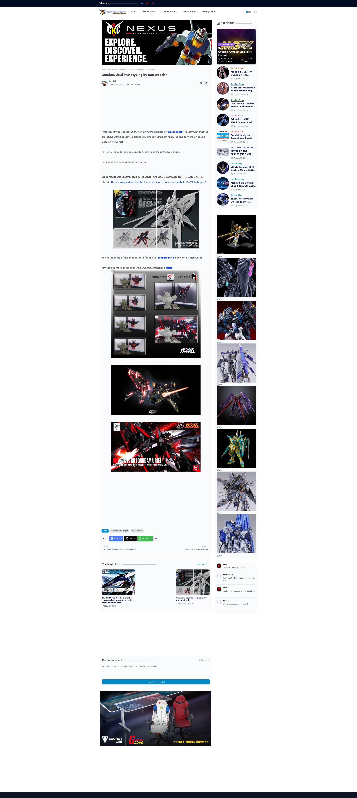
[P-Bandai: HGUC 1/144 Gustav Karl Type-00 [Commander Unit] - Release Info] (223, 120)
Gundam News (148, 12)
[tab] (134, 12)
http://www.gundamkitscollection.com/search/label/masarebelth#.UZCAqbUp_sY (158, 182)
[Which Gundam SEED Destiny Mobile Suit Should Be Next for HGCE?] (223, 167)
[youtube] (147, 3)
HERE (169, 268)
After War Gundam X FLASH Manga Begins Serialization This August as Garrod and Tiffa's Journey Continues (243, 89)
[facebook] (142, 3)
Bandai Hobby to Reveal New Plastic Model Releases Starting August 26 (242, 137)
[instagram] (153, 3)
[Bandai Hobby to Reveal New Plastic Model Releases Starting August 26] (223, 136)
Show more (201, 564)
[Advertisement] (156, 109)
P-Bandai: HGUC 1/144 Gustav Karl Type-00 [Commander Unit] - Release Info (242, 121)
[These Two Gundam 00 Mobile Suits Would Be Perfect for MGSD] (223, 199)
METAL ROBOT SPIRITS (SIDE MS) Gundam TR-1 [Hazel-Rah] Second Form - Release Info (243, 153)
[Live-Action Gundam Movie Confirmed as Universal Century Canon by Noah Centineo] (223, 104)
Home (134, 12)
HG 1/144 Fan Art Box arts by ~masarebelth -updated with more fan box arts (117, 600)
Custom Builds (188, 12)
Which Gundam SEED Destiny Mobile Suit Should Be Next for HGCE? (243, 169)
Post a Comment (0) (156, 682)
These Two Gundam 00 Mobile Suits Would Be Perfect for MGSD (243, 200)
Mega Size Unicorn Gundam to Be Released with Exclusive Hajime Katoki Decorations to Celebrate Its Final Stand (243, 73)
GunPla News (168, 12)
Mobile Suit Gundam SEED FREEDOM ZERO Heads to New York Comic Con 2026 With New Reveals (243, 185)
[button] (248, 12)
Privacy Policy (208, 12)
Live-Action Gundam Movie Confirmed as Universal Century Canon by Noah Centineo (242, 105)
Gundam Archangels (119, 531)
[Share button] (156, 538)
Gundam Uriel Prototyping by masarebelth (191, 599)
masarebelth (113, 70)
